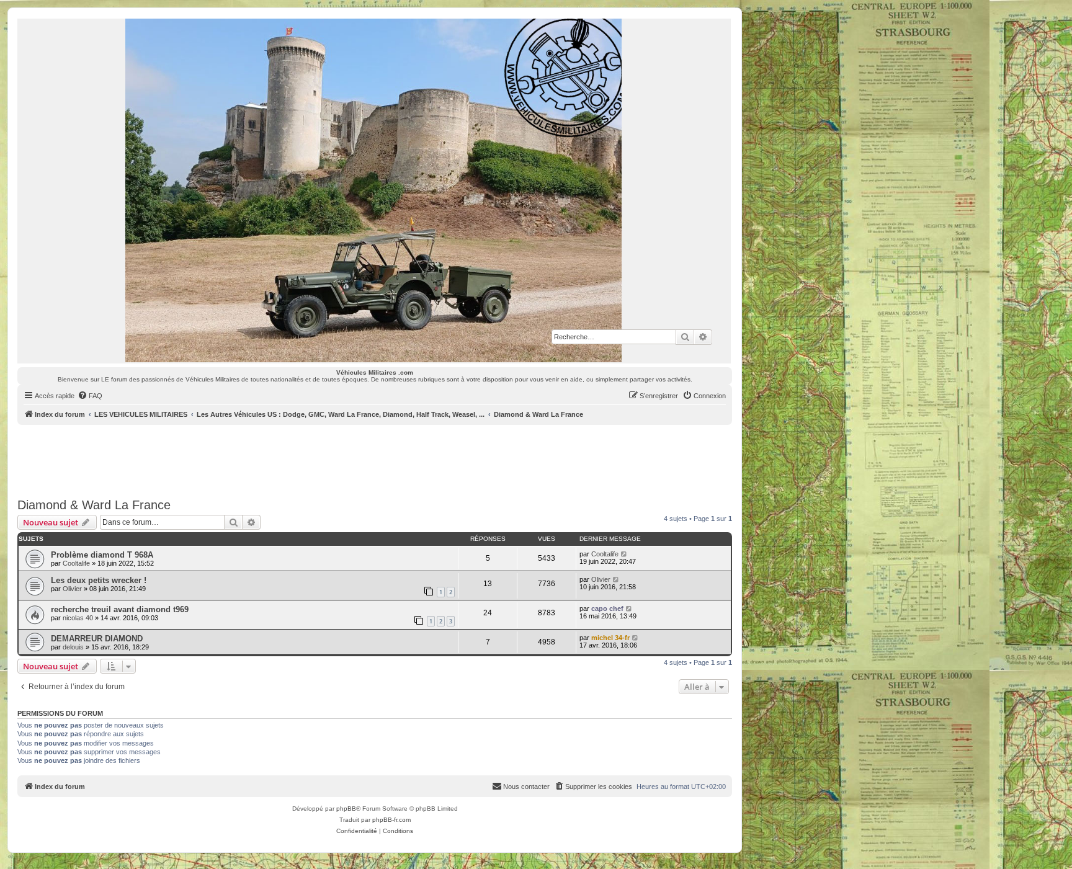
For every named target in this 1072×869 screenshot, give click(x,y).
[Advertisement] (375, 459)
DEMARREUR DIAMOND (97, 638)
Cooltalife (76, 563)
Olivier (72, 588)
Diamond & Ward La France (94, 505)
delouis (73, 647)
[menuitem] (90, 395)
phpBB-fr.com (391, 819)
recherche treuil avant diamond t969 (120, 609)
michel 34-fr (610, 637)
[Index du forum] (374, 190)
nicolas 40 (78, 618)
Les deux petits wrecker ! (98, 580)
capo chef (607, 608)
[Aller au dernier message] (624, 554)
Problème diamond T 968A (102, 554)
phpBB (346, 808)
